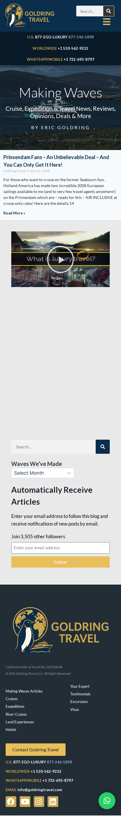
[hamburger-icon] (106, 22)
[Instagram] (39, 801)
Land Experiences (20, 722)
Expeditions (15, 706)
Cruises (12, 698)
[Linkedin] (53, 801)
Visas (74, 709)
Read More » (14, 213)
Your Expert (79, 686)
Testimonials (80, 694)
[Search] (108, 11)
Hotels (11, 729)
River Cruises (16, 714)
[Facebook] (11, 801)
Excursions (79, 701)
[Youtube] (25, 801)
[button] (60, 259)
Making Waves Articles (24, 691)
